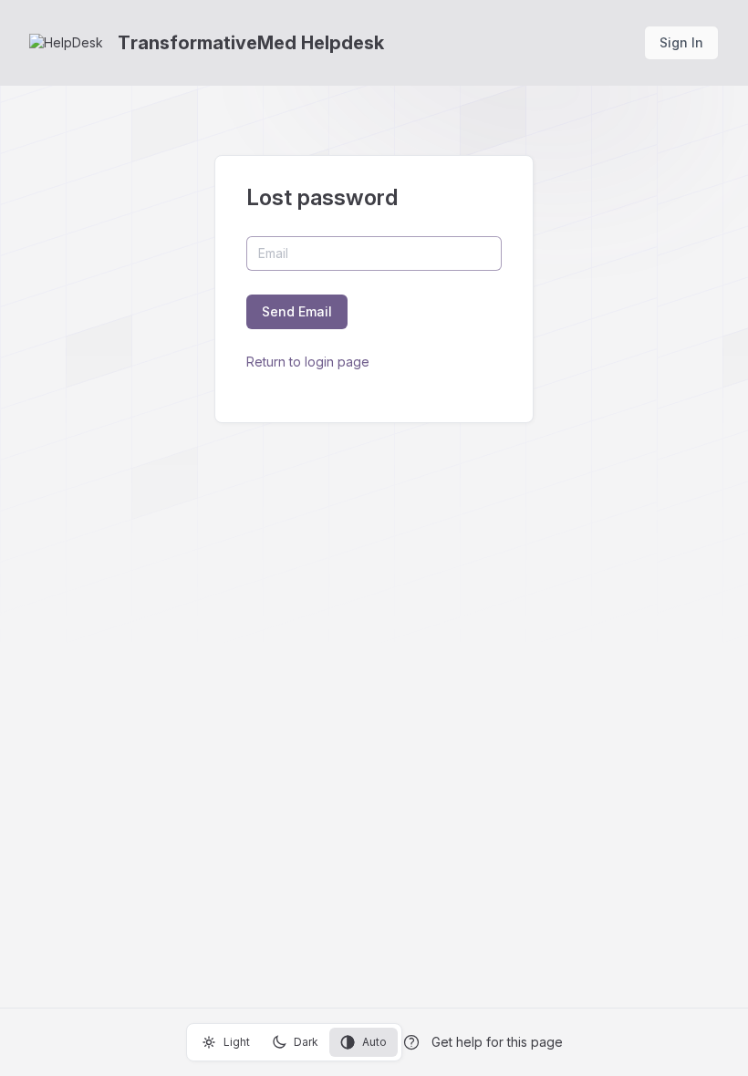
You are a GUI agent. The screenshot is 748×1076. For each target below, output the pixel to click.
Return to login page (307, 361)
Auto (374, 1042)
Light (236, 1042)
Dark (306, 1042)
